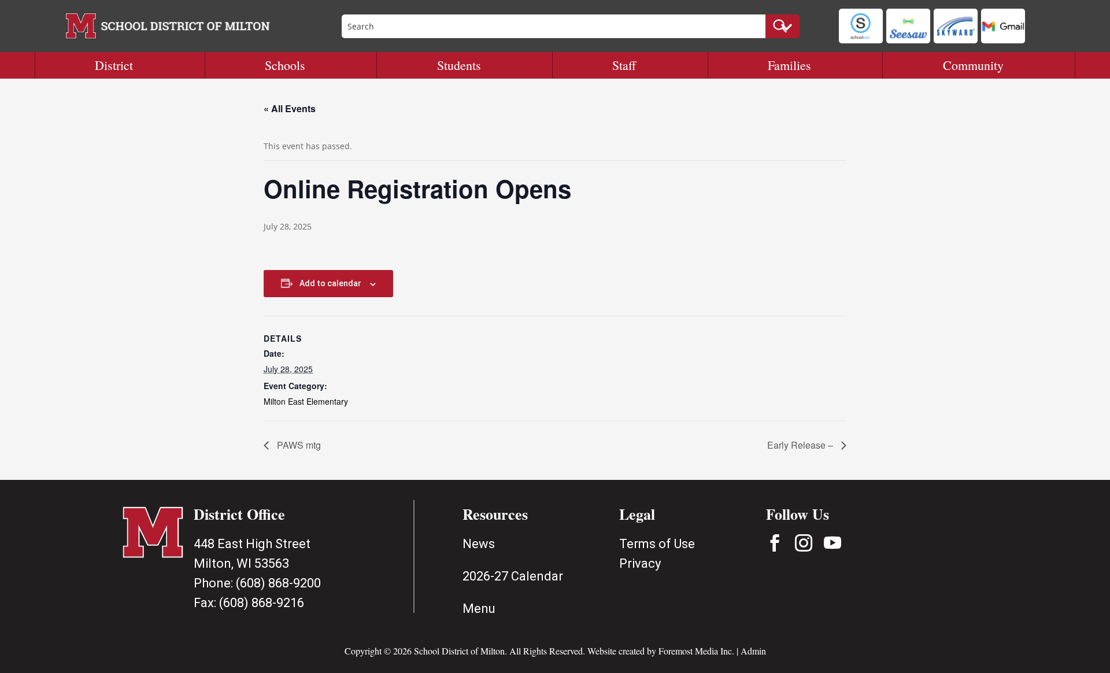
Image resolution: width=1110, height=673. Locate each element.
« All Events (290, 108)
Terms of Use (657, 544)
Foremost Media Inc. (696, 651)
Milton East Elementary (306, 401)
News (478, 544)
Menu (478, 608)
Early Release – (801, 445)
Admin (753, 651)
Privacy (640, 563)
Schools (285, 65)
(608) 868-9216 (261, 603)
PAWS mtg (298, 445)
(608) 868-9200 (278, 583)
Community (973, 65)
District (114, 65)
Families (789, 65)
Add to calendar (330, 283)
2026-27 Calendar (512, 576)
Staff (624, 65)
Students (459, 65)
